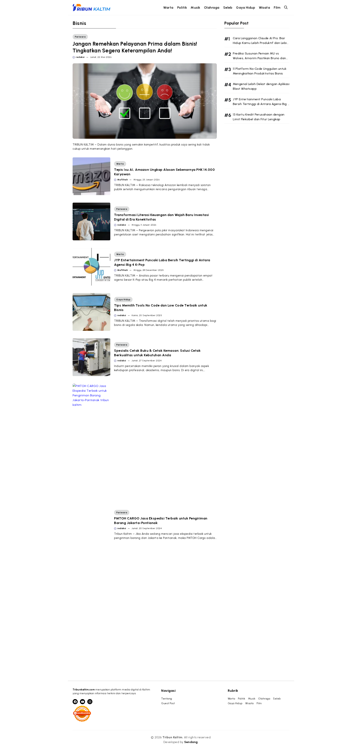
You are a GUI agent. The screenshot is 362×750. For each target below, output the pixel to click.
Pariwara (80, 36)
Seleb (227, 7)
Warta (168, 7)
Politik (182, 7)
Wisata (264, 7)
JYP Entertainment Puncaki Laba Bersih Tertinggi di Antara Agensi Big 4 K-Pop (261, 103)
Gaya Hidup (245, 7)
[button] (285, 7)
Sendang (191, 742)
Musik (195, 7)
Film (277, 7)
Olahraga (211, 7)
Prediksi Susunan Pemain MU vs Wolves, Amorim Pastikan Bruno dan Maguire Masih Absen (259, 58)
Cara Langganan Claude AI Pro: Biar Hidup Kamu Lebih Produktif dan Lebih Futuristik (260, 42)
